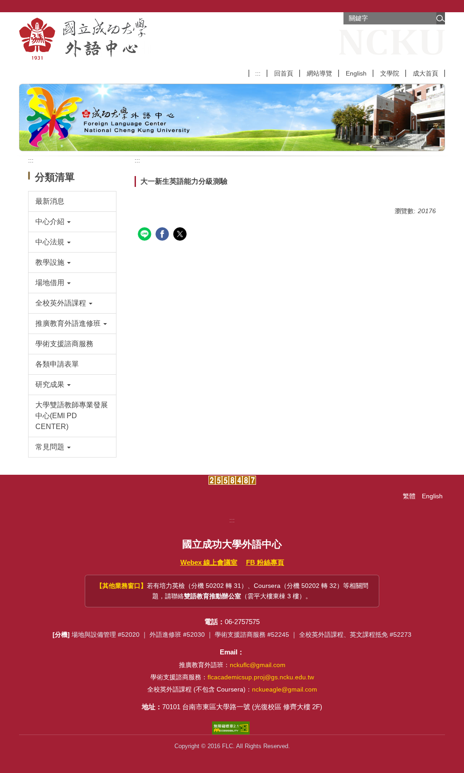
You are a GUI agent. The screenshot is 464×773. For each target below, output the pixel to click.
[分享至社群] (146, 235)
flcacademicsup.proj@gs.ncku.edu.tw (261, 677)
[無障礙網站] (232, 727)
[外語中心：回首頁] (86, 39)
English (356, 73)
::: (258, 73)
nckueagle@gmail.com (284, 689)
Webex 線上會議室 (208, 562)
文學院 (389, 73)
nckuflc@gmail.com (257, 664)
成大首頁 (425, 73)
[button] (72, 222)
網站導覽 (319, 73)
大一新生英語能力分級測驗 (183, 181)
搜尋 (440, 18)
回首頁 (283, 73)
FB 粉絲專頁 (265, 562)
